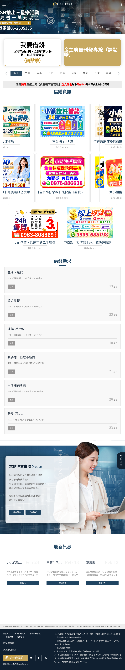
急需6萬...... (15, 413)
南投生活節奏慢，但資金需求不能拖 (94, 562)
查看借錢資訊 (20, 634)
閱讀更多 (23, 583)
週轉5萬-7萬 (16, 329)
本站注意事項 (35, 634)
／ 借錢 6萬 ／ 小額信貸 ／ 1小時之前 (25, 278)
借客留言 (20, 637)
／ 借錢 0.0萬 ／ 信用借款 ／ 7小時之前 (26, 363)
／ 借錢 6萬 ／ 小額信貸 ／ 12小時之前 (26, 420)
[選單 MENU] (122, 4)
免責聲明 (33, 512)
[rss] (46, 658)
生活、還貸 (15, 272)
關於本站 (6, 634)
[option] (62, 17)
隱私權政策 (8, 643)
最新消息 (9, 637)
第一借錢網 (16, 657)
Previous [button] (5, 73)
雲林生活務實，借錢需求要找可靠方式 (55, 562)
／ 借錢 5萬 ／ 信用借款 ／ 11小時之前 (25, 391)
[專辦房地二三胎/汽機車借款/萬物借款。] (62, 17)
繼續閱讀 (17, 512)
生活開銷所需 (17, 385)
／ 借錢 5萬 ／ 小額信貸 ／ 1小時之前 (25, 307)
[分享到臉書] (39, 658)
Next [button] (120, 73)
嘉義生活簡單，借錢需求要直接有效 (15, 562)
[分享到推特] (31, 658)
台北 (11, 372)
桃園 (11, 287)
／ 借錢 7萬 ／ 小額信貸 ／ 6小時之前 (25, 335)
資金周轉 (14, 300)
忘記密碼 (120, 461)
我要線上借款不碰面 (21, 357)
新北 (11, 315)
